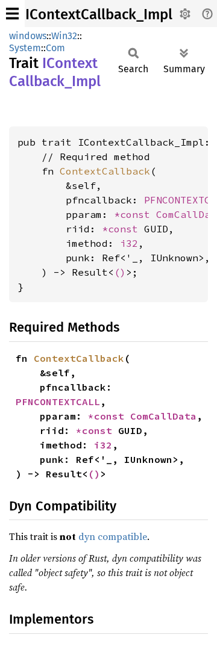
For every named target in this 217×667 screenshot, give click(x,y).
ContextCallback (105, 171)
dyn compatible (112, 536)
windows (27, 36)
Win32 (64, 36)
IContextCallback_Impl (98, 14)
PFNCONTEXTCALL (58, 402)
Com (55, 48)
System (25, 48)
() (120, 272)
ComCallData (163, 416)
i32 (129, 243)
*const (135, 214)
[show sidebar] (12, 13)
